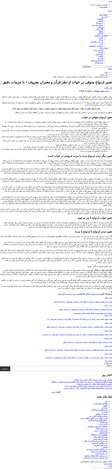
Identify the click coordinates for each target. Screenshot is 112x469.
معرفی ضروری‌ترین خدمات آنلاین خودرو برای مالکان (93, 380)
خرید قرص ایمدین (101, 453)
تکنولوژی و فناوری (101, 35)
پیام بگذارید (108, 363)
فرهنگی (100, 27)
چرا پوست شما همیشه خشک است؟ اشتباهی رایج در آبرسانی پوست (88, 388)
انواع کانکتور (103, 433)
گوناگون (100, 33)
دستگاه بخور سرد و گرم (99, 451)
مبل (106, 401)
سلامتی (100, 56)
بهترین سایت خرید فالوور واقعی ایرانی (94, 418)
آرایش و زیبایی (98, 50)
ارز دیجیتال (99, 23)
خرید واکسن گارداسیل (100, 443)
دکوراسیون (99, 54)
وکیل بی (105, 412)
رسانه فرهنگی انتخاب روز (98, 416)
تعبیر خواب (108, 88)
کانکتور (105, 447)
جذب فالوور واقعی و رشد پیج (97, 449)
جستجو (109, 365)
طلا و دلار (99, 29)
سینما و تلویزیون (97, 25)
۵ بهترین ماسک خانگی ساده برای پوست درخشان (94, 384)
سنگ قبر (104, 408)
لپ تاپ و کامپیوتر (96, 42)
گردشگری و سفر (97, 60)
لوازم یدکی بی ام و (101, 431)
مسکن (100, 31)
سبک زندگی (103, 48)
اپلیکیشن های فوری (101, 403)
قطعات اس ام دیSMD (99, 435)
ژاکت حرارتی (103, 424)
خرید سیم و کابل (102, 428)
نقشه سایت (103, 7)
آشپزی (100, 52)
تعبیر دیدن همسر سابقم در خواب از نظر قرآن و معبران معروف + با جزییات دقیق (83, 302)
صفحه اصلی (103, 15)
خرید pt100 (104, 422)
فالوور (105, 406)
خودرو (101, 37)
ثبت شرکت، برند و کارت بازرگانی (96, 441)
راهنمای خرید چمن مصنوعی (97, 426)
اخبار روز (104, 17)
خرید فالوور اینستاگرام (99, 410)
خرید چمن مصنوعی (101, 445)
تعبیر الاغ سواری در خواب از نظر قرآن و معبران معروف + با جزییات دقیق (85, 309)
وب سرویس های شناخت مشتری (96, 456)
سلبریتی (100, 58)
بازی (101, 44)
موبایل (101, 40)
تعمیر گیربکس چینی (100, 439)
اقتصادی (100, 19)
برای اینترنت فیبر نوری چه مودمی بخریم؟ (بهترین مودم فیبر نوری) (88, 386)
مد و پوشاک (99, 62)
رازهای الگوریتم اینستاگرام (98, 420)
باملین (110, 11)
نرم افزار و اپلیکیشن (96, 46)
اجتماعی (100, 21)
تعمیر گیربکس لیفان (100, 437)
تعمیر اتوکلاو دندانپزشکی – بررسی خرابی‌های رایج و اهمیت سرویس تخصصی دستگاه (82, 382)
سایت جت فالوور (101, 414)
